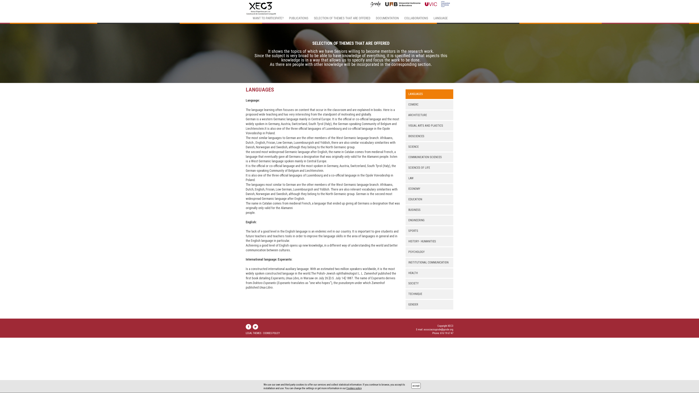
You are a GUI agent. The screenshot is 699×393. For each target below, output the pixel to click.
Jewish (330, 273)
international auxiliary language (288, 269)
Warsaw (308, 278)
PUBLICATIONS (298, 18)
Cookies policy (354, 388)
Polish (321, 273)
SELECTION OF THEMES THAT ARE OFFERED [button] (342, 18)
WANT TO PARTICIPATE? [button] (268, 18)
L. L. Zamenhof (367, 273)
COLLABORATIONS (416, 18)
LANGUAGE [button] (441, 18)
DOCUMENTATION (387, 18)
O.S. (332, 278)
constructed (259, 269)
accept (416, 385)
